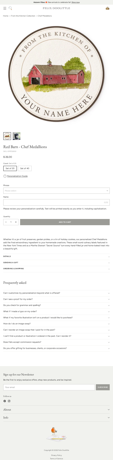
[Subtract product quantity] (5, 222)
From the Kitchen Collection (23, 16)
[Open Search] (10, 8)
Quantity (6, 216)
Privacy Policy (56, 455)
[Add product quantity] (15, 222)
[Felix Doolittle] (56, 8)
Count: (9, 163)
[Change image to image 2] (16, 136)
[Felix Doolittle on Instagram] (9, 401)
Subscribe (103, 387)
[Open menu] (5, 8)
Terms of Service (56, 459)
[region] (56, 2)
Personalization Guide (17, 176)
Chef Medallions (45, 16)
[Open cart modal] (107, 8)
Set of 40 (24, 168)
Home (5, 16)
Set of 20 (10, 168)
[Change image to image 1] (7, 136)
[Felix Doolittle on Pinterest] (4, 401)
